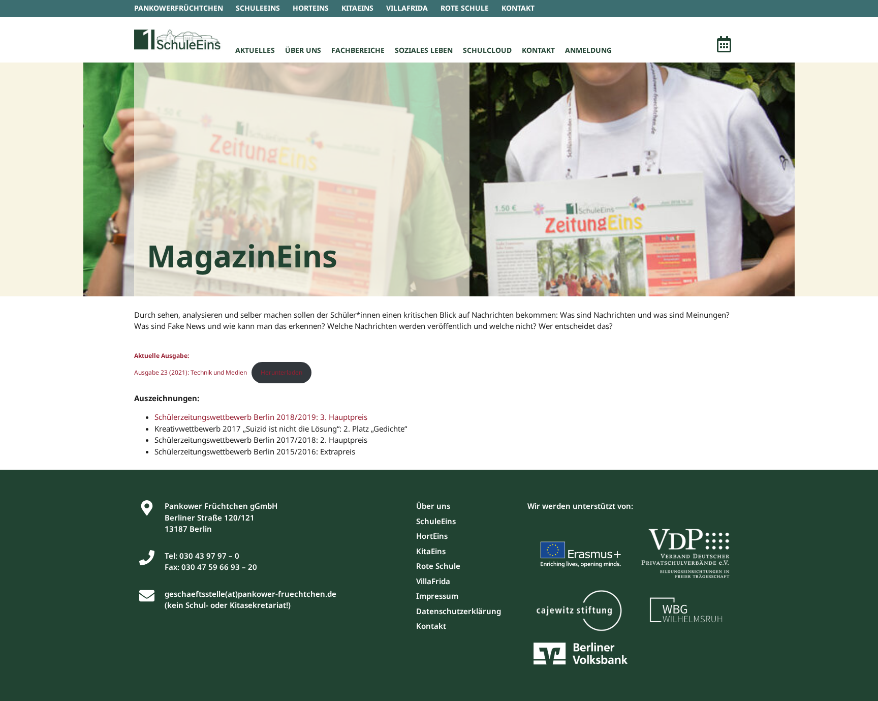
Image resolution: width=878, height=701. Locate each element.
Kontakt (538, 50)
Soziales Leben (424, 50)
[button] (724, 45)
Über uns (303, 50)
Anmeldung (588, 50)
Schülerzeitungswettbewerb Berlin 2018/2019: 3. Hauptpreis (260, 417)
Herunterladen (281, 372)
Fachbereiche (358, 50)
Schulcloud (487, 50)
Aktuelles (255, 50)
